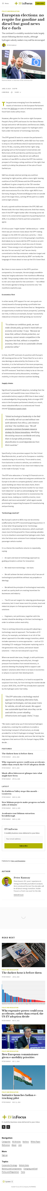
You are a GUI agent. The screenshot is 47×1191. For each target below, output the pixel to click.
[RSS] (8, 1127)
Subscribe (40, 3)
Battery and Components (12, 1168)
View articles (19, 895)
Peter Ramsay (12, 45)
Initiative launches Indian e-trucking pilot (19, 1096)
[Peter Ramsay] (4, 45)
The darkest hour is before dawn (17, 753)
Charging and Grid (30, 1168)
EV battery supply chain (17, 408)
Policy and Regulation (10, 11)
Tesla (23, 1172)
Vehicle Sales (24, 1165)
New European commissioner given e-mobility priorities (20, 1056)
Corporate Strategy (9, 1165)
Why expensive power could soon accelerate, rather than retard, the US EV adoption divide (22, 1013)
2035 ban (13, 108)
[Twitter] (3, 1127)
